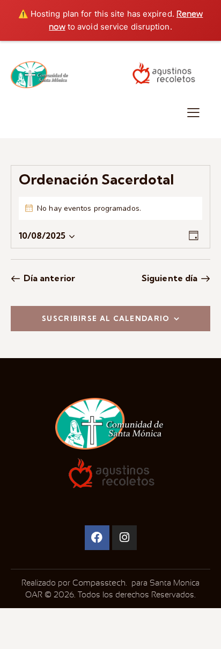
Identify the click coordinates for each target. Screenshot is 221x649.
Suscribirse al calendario (106, 318)
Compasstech (98, 583)
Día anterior (49, 278)
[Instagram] (124, 537)
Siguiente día (169, 278)
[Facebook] (97, 537)
